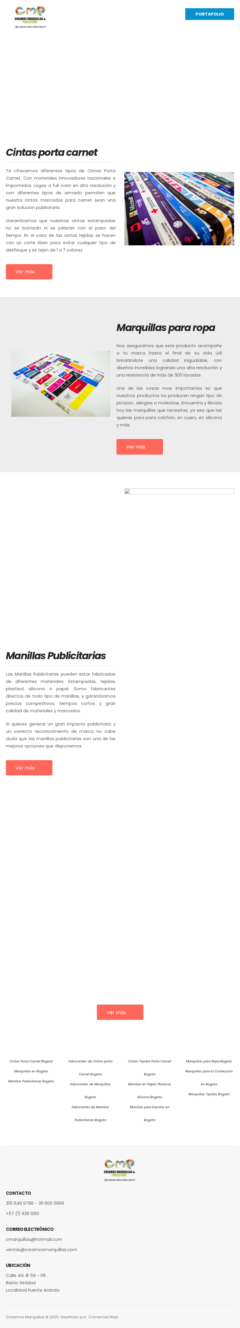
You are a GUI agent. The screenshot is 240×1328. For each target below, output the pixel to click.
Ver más (26, 271)
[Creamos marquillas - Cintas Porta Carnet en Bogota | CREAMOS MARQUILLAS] (31, 17)
